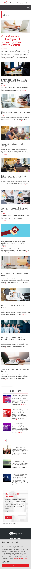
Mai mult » (4, 59)
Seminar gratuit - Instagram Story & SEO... (20, 396)
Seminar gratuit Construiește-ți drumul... (20, 424)
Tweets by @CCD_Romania (10, 523)
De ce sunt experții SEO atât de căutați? (12, 306)
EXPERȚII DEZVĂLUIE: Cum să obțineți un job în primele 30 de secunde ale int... (14, 81)
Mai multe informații (6, 562)
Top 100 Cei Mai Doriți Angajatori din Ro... (20, 460)
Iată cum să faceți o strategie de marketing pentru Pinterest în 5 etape (13, 243)
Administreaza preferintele (21, 558)
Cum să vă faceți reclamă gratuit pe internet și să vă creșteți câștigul (12, 40)
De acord (15, 566)
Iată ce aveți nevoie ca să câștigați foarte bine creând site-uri (13, 177)
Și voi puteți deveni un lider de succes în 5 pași (15, 370)
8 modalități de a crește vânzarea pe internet (14, 274)
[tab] (8, 440)
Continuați (9, 558)
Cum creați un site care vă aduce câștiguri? (13, 145)
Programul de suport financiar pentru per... (20, 446)
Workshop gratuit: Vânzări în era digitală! (20, 410)
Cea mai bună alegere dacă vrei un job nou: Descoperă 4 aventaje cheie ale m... (15, 209)
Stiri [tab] (5, 440)
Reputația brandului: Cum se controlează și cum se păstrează (13, 338)
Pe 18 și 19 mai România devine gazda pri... (20, 474)
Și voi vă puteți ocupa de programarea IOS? (15, 113)
